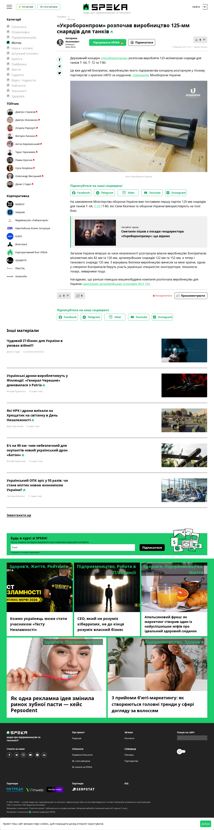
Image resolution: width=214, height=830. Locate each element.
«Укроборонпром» (114, 58)
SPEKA (16, 802)
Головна (61, 16)
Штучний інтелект (25, 53)
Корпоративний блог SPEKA (31, 252)
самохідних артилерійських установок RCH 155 (116, 284)
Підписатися (144, 42)
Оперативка (20, 32)
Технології (19, 91)
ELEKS (18, 236)
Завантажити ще (19, 515)
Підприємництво (24, 37)
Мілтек (71, 19)
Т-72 (97, 206)
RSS (126, 783)
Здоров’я (18, 96)
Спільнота (19, 27)
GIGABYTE (21, 260)
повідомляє (140, 75)
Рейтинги (19, 86)
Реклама (129, 754)
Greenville (21, 276)
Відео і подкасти (24, 80)
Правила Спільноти (82, 754)
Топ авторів (27, 6)
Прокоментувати (193, 296)
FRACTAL (20, 268)
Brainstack (21, 244)
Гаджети (18, 75)
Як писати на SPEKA (82, 766)
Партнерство (131, 760)
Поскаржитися (163, 295)
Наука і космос (22, 48)
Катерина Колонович (72, 40)
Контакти (129, 738)
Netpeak (20, 212)
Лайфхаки (19, 64)
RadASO (19, 204)
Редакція (76, 738)
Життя (16, 70)
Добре (205, 824)
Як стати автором (49, 6)
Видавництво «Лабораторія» (31, 220)
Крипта (17, 59)
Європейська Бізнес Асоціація (32, 228)
